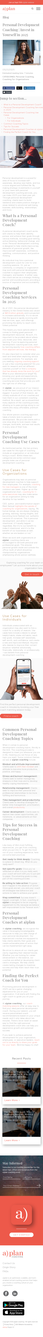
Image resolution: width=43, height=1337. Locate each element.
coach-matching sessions (18, 1004)
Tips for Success (11, 126)
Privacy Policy (8, 1324)
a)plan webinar (29, 2)
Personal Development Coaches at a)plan (23, 129)
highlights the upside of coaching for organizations (20, 507)
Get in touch (32, 574)
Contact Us (9, 1263)
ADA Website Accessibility (23, 1324)
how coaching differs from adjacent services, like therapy (21, 348)
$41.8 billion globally (14, 313)
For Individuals (14, 121)
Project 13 (10, 1327)
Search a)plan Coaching (32, 8)
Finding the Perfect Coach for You (20, 132)
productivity (19, 807)
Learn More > (12, 1100)
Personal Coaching (25, 76)
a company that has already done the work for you (21, 369)
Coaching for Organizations (16, 79)
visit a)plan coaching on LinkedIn (14, 1293)
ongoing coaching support (26, 361)
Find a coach (11, 716)
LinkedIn (30, 88)
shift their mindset (25, 766)
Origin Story (9, 1267)
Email (8, 92)
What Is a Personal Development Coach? (23, 104)
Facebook (10, 88)
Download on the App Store (14, 1312)
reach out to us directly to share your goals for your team (21, 1042)
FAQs (5, 1271)
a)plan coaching (9, 9)
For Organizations (15, 118)
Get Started (21, 1234)
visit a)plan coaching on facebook (6, 1293)
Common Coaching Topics (16, 124)
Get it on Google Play (14, 1304)
